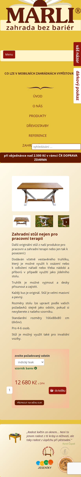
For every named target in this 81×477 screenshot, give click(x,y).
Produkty (37, 116)
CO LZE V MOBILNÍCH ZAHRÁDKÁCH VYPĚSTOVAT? (40, 73)
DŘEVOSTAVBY (38, 125)
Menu (9, 54)
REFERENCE (38, 135)
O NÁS (37, 106)
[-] (21, 221)
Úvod (37, 96)
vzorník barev (24, 368)
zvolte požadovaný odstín (32, 356)
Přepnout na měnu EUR (29, 402)
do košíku (60, 390)
